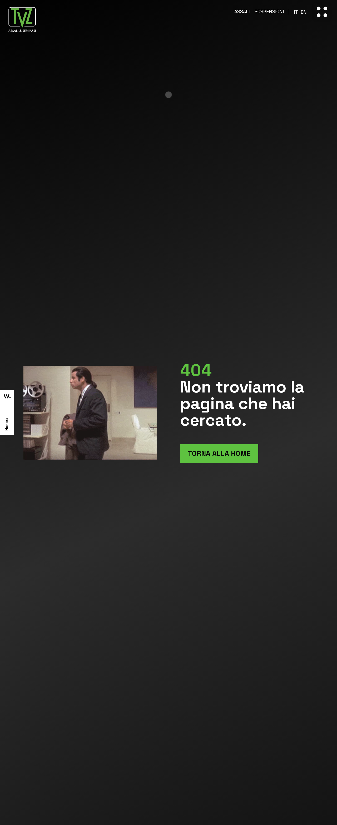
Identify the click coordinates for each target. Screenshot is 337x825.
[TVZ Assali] (22, 19)
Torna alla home (219, 453)
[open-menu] (322, 11)
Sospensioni (269, 11)
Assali (242, 11)
